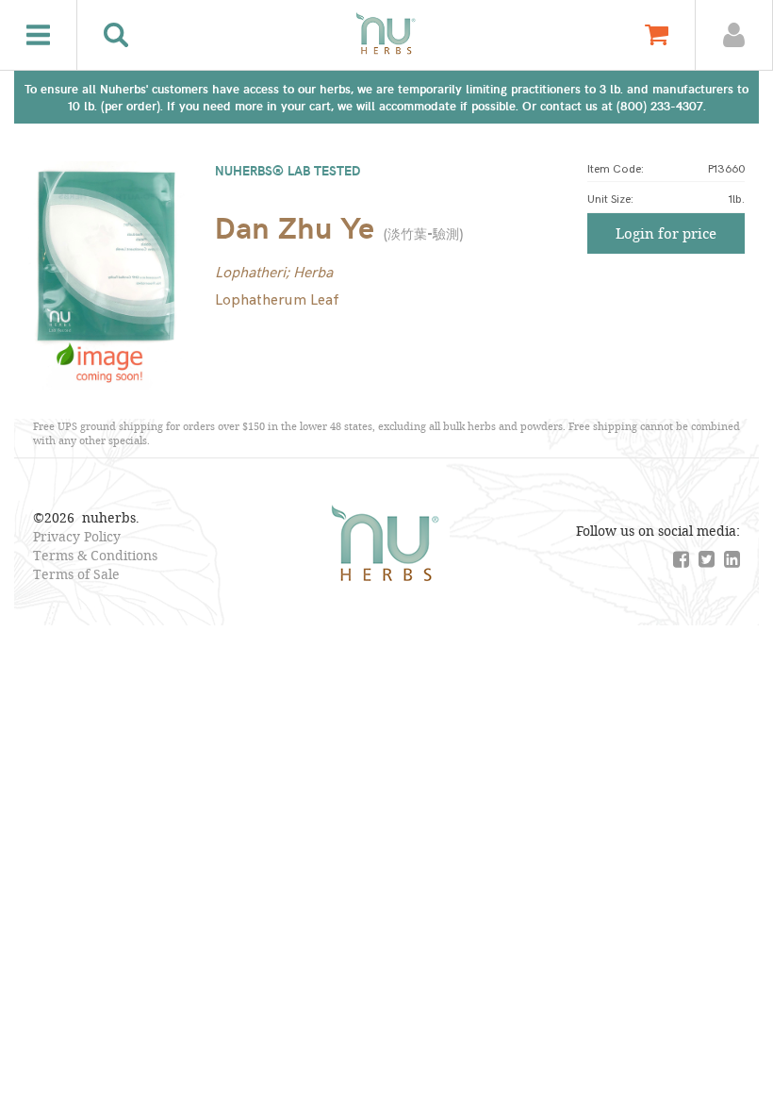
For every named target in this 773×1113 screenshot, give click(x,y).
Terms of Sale (76, 574)
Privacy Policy (77, 536)
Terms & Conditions (95, 555)
